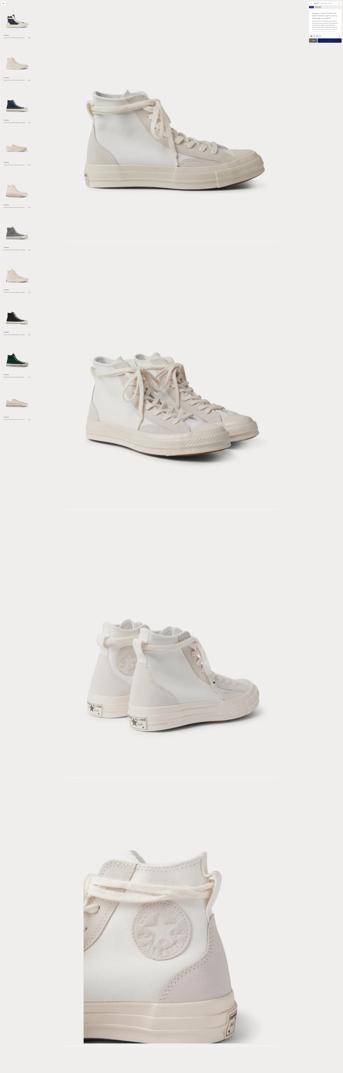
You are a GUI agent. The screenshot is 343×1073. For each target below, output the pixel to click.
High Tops (317, 7)
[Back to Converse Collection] (339, 3)
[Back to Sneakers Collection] (311, 3)
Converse (315, 13)
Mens (311, 7)
